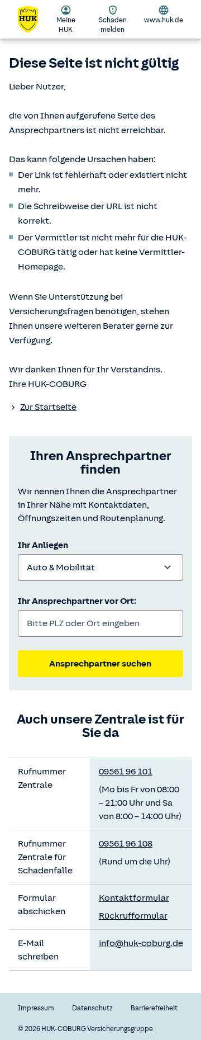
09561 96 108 (125, 844)
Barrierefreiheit (154, 1008)
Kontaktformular (134, 898)
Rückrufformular (133, 916)
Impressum (36, 1008)
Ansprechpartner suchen (100, 664)
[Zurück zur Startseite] (34, 19)
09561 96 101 (125, 772)
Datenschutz (92, 1008)
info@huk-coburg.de (141, 943)
